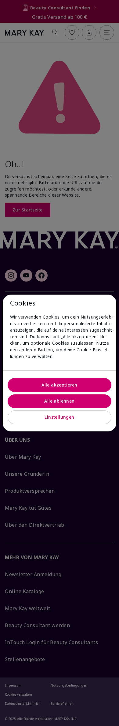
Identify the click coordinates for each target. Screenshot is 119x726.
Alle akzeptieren (59, 385)
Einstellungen (59, 417)
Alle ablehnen (59, 401)
